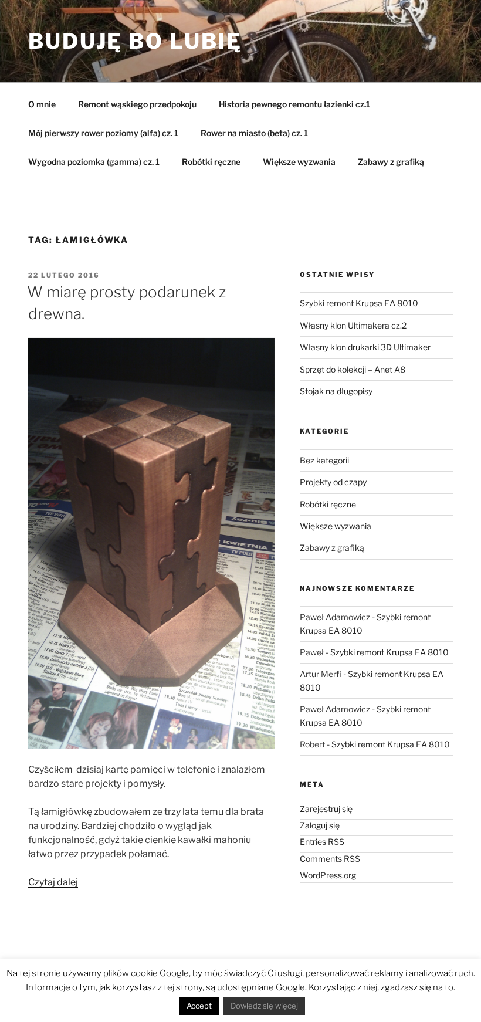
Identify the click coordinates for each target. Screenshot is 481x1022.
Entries (322, 842)
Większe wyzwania (299, 162)
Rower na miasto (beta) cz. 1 (254, 133)
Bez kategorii (324, 460)
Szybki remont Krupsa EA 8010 (359, 303)
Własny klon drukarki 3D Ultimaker (365, 347)
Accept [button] (199, 1005)
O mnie (42, 104)
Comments (330, 859)
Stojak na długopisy (336, 391)
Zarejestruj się (326, 809)
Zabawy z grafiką (391, 162)
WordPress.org (328, 875)
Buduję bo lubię (135, 41)
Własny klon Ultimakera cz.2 (353, 325)
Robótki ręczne (211, 162)
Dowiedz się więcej (264, 1005)
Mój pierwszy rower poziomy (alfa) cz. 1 (103, 133)
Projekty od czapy (333, 482)
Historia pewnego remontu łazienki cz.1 (294, 104)
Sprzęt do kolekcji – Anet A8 (352, 369)
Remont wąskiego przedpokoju (137, 104)
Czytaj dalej (53, 882)
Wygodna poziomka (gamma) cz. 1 (94, 162)
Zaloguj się (320, 825)
